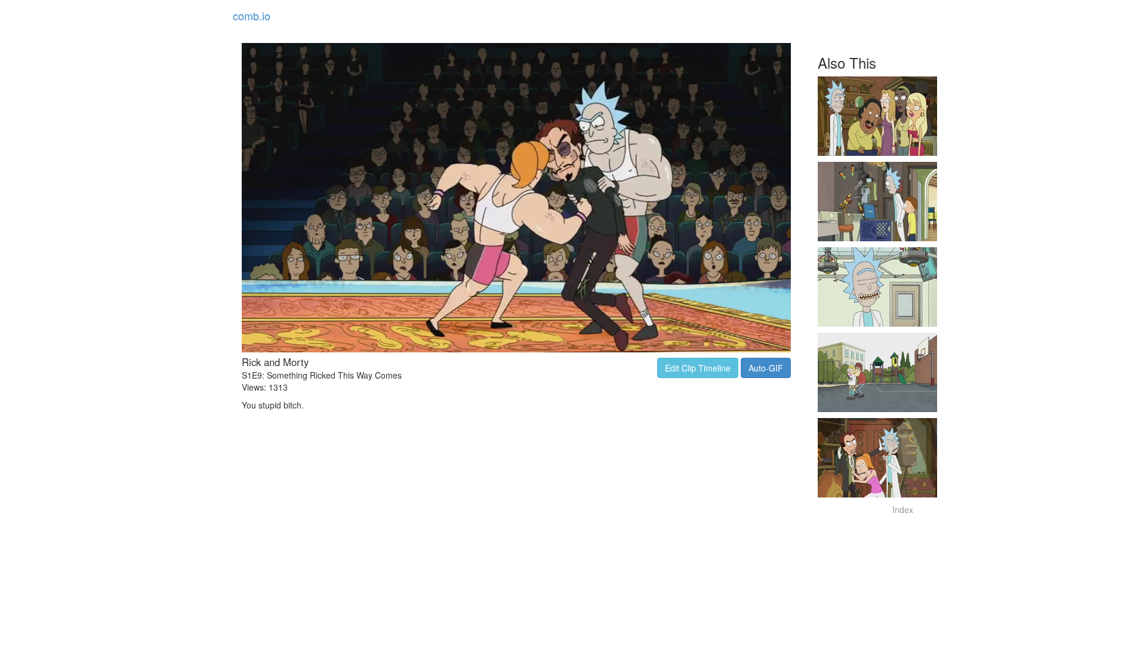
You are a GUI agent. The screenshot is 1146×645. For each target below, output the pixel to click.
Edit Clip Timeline (698, 368)
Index (902, 509)
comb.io (251, 15)
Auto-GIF (765, 368)
